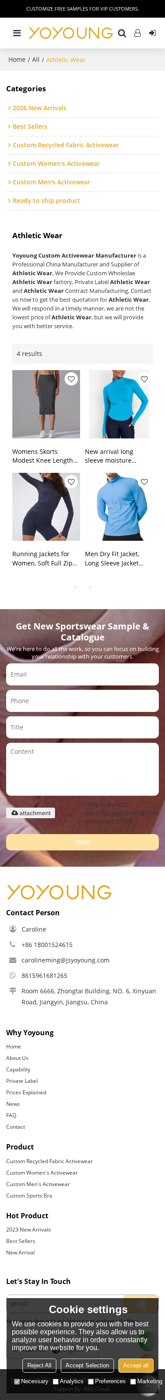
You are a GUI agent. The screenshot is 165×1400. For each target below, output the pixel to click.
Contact (15, 1126)
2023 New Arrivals (28, 1229)
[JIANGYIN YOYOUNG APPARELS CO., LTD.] (71, 33)
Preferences (110, 1381)
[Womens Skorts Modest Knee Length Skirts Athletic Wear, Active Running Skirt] (46, 404)
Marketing (149, 1381)
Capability (18, 1069)
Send (82, 842)
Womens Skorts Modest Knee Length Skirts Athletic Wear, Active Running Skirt (42, 456)
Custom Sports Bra (29, 1195)
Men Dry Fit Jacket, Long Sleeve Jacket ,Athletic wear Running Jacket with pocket (118, 559)
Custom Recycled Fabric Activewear (49, 1161)
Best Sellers (20, 1241)
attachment (35, 812)
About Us (17, 1058)
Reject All (39, 1365)
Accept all (136, 1365)
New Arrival (20, 1252)
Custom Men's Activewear (38, 1184)
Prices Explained (26, 1092)
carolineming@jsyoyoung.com (66, 960)
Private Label (22, 1081)
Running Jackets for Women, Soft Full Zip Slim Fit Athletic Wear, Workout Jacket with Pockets (44, 559)
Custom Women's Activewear (42, 1172)
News (13, 1104)
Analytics (72, 1381)
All (36, 59)
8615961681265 (44, 975)
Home (17, 59)
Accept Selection (87, 1365)
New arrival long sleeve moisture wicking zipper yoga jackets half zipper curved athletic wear (115, 456)
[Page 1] (75, 587)
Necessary (34, 1381)
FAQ (11, 1115)
